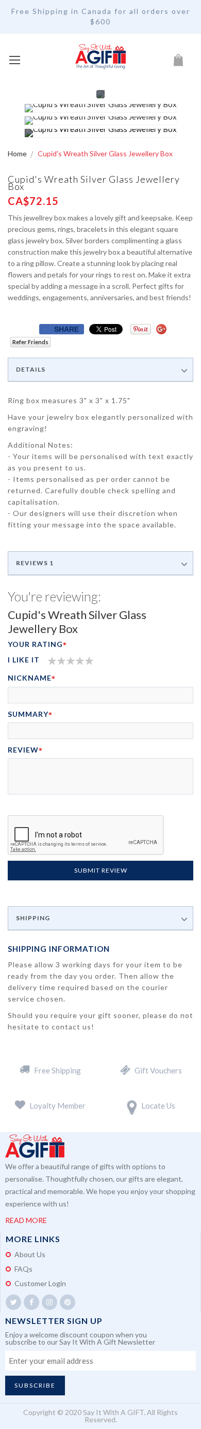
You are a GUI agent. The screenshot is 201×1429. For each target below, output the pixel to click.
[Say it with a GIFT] (100, 57)
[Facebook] (31, 1302)
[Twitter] (13, 1302)
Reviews (35, 563)
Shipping (33, 918)
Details (30, 369)
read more (26, 1220)
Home (18, 153)
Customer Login (40, 1283)
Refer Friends (30, 341)
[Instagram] (49, 1302)
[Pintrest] (67, 1302)
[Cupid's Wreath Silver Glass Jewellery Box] (101, 108)
